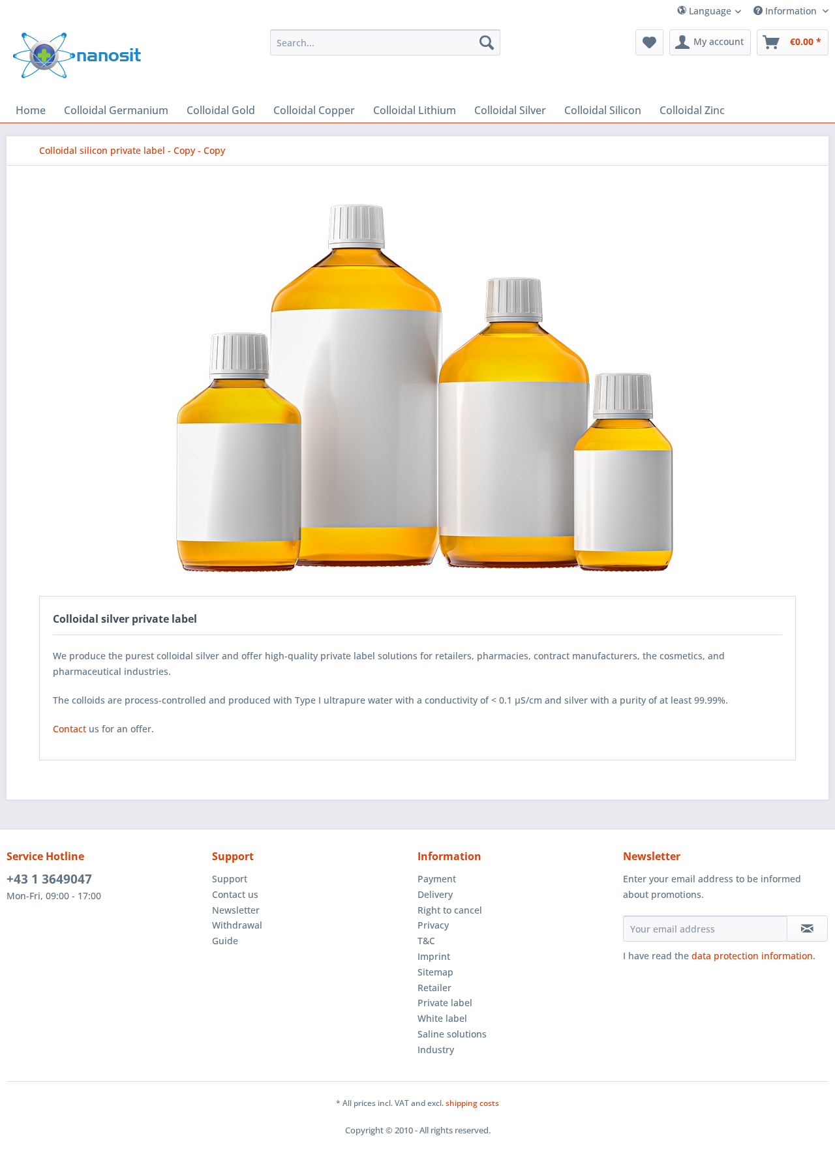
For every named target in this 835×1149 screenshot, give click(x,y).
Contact (69, 729)
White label (442, 1018)
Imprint (434, 956)
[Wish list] (649, 42)
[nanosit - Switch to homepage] (77, 55)
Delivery (435, 894)
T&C (426, 940)
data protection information (752, 955)
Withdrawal (237, 925)
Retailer (434, 987)
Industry (436, 1049)
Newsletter (236, 910)
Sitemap (435, 972)
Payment (437, 879)
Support (229, 879)
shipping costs (472, 1103)
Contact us (235, 894)
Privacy (433, 925)
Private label (445, 1002)
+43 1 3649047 (49, 879)
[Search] (486, 42)
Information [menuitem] (791, 11)
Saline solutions (452, 1034)
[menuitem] (733, 11)
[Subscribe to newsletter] (807, 929)
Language (708, 11)
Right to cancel (450, 910)
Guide (225, 940)
